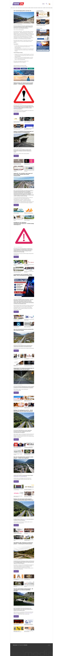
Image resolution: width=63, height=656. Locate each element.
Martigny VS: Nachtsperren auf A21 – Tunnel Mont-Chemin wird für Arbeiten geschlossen (23, 411)
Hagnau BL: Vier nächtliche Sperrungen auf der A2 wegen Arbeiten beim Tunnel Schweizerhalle (23, 174)
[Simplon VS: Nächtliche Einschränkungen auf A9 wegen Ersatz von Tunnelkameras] (24, 140)
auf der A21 (24, 519)
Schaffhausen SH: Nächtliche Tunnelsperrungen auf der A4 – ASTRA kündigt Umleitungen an (24, 223)
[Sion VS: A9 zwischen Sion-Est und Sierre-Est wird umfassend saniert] (24, 337)
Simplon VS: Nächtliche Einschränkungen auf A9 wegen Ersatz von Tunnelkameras (23, 132)
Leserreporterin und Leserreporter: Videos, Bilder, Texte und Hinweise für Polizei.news (23, 275)
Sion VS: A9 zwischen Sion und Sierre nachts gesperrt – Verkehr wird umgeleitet (23, 457)
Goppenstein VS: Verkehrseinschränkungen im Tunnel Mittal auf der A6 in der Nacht (24, 369)
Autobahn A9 (16, 107)
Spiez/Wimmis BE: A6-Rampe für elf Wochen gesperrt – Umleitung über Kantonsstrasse (23, 543)
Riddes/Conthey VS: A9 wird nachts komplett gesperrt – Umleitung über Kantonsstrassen (23, 83)
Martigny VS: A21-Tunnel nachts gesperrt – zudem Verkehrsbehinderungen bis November (24, 500)
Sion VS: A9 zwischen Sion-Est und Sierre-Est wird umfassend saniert (23, 330)
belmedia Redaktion (19, 24)
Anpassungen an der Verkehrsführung (20, 476)
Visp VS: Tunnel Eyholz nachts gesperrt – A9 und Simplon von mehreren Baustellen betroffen (23, 589)
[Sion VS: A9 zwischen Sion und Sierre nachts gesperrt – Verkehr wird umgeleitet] (24, 466)
